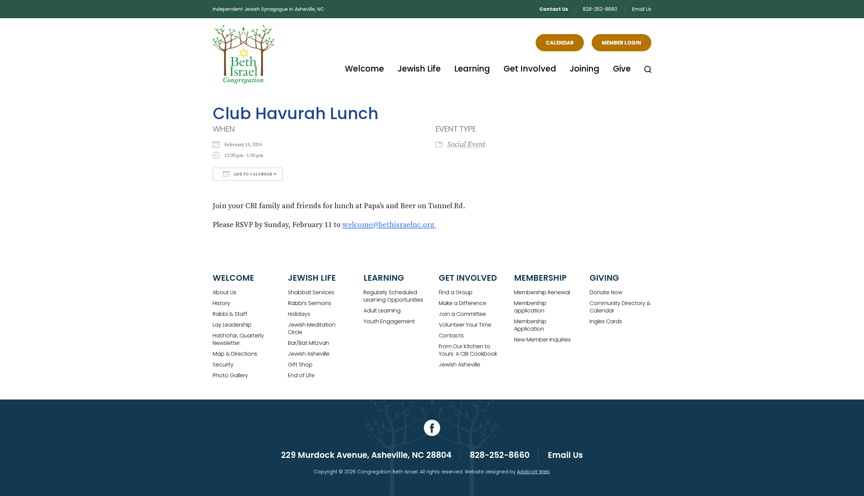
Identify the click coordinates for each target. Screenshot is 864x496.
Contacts (451, 335)
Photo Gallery (230, 375)
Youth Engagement (389, 321)
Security (223, 364)
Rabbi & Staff (230, 314)
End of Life (301, 375)
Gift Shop (300, 364)
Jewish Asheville (308, 354)
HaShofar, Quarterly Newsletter (238, 339)
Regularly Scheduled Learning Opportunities (393, 296)
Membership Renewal (542, 292)
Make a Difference (462, 303)
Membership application (530, 306)
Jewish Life (419, 68)
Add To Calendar (252, 174)
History (221, 303)
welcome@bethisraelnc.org (389, 224)
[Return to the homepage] (243, 54)
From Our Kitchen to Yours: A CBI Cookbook (468, 350)
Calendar (560, 42)
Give (622, 68)
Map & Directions (235, 354)
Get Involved (530, 68)
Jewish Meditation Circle (311, 328)
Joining (584, 68)
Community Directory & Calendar (620, 306)
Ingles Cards (606, 321)
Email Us (641, 9)
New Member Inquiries (542, 339)
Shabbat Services (311, 292)
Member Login (621, 42)
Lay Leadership (232, 325)
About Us (224, 292)
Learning (472, 68)
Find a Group (456, 292)
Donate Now (606, 292)
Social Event (466, 144)
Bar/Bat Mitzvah (308, 343)
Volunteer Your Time (465, 325)
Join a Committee (462, 314)
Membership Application (530, 325)
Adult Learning (382, 310)
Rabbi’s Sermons (309, 303)
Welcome (364, 68)
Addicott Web (533, 471)
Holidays (299, 314)
